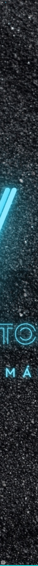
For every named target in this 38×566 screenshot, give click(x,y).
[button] (2, 2)
